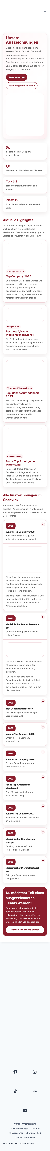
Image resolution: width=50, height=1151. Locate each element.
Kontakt (18, 1137)
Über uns (30, 1133)
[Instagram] (35, 1072)
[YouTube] (25, 1110)
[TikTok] (15, 1091)
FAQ (39, 1133)
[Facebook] (15, 1072)
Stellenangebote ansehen (22, 85)
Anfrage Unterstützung (25, 1124)
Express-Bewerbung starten (25, 929)
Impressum (29, 1137)
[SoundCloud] (35, 1091)
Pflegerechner (16, 1133)
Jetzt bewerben (17, 77)
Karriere (36, 1128)
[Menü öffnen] (45, 11)
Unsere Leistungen (19, 1128)
